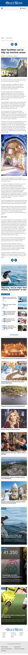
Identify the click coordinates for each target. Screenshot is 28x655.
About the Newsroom (6, 648)
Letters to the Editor (19, 648)
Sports (21, 634)
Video (3, 636)
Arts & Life (9, 38)
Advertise (3, 650)
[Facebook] (12, 44)
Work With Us (17, 646)
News (2, 38)
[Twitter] (16, 44)
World (3, 634)
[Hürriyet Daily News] (14, 3)
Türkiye (4, 633)
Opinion (21, 633)
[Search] (20, 8)
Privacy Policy (4, 646)
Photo (12, 636)
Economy (13, 633)
